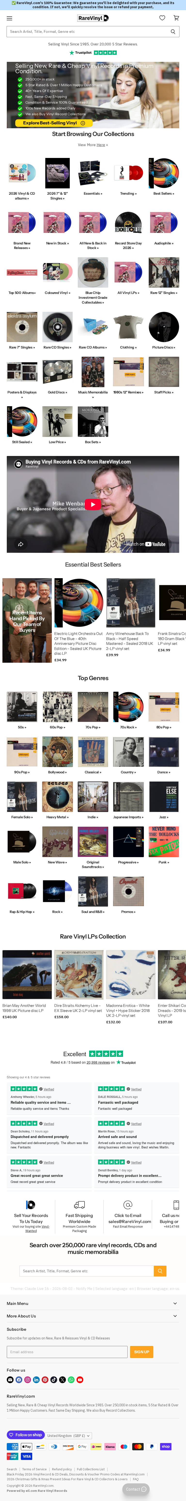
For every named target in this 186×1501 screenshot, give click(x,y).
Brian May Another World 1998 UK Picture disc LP (24, 1008)
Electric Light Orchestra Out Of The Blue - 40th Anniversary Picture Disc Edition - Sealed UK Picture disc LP (78, 643)
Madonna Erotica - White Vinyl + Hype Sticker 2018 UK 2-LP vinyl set (128, 1010)
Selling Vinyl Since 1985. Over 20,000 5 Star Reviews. (93, 44)
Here (101, 144)
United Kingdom (66, 1436)
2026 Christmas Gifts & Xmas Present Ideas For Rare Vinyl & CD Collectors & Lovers (67, 1479)
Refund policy (62, 1469)
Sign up (141, 1352)
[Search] (173, 31)
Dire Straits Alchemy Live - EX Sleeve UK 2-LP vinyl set (78, 1008)
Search (12, 1469)
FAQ (136, 1479)
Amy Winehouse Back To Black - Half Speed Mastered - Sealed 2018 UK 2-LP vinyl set (129, 641)
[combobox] (87, 31)
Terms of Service (34, 1469)
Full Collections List (91, 1469)
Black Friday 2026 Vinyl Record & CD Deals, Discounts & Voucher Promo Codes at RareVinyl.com (76, 1474)
